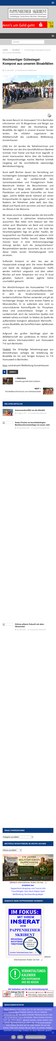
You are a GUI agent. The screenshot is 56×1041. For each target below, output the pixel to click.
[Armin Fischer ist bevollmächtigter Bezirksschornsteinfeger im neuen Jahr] (8, 519)
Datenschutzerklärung (28, 1033)
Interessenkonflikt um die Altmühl (30, 410)
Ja (13, 1037)
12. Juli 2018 (9, 70)
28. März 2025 (21, 630)
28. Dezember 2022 (23, 428)
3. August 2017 (22, 413)
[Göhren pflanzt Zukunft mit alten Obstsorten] (8, 721)
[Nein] (52, 1023)
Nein (20, 1037)
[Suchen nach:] (28, 41)
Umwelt (12, 372)
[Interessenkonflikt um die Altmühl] (8, 412)
